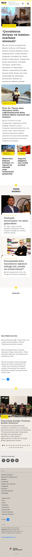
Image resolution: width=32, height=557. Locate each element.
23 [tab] (20, 447)
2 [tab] (4, 445)
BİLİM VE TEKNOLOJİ (7, 153)
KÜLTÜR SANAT (7, 491)
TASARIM (22, 153)
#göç (3, 500)
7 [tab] (13, 445)
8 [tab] (15, 445)
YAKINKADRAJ (16, 190)
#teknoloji (4, 505)
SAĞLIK (4, 488)
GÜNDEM (4, 493)
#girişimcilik (5, 509)
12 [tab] (22, 445)
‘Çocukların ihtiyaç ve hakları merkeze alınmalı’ (15, 36)
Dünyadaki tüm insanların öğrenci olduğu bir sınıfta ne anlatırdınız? (15, 265)
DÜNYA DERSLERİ (10, 258)
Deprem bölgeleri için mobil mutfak (23, 161)
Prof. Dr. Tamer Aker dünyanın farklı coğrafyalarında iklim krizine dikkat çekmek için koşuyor (16, 112)
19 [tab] (13, 447)
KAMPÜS (4, 416)
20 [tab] (15, 447)
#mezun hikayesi (7, 512)
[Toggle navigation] (28, 3)
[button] (23, 4)
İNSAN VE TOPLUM (9, 26)
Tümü (3, 379)
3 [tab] (6, 445)
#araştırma (5, 507)
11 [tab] (20, 445)
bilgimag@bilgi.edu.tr (8, 537)
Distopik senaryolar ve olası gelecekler (16, 221)
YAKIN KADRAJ (7, 474)
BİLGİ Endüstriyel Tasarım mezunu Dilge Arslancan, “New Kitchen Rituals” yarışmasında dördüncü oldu (14, 353)
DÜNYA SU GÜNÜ (10, 215)
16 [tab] (29, 445)
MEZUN (4, 479)
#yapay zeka (5, 498)
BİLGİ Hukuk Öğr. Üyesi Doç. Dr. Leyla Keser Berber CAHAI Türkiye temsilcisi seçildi (15, 342)
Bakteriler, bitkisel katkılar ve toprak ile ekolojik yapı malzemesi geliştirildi (8, 166)
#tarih (3, 502)
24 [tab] (22, 447)
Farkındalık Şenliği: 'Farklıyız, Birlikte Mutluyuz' (15, 422)
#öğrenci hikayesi (7, 514)
